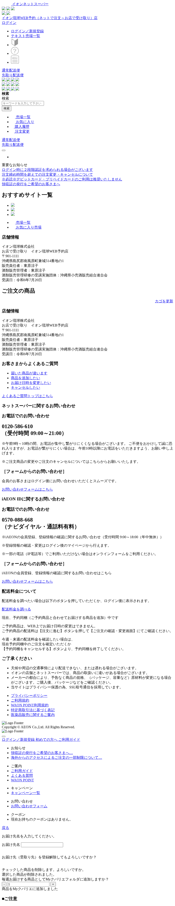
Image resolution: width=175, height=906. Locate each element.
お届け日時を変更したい (31, 383)
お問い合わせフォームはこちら (27, 489)
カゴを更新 (164, 301)
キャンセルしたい (25, 387)
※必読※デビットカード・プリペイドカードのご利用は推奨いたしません (62, 179)
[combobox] (23, 103)
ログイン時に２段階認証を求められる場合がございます (47, 170)
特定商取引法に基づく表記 (33, 710)
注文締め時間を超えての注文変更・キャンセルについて (47, 174)
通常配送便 (11, 70)
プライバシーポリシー (29, 696)
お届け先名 (11, 845)
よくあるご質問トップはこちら (27, 396)
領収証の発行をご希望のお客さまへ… (42, 753)
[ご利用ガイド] (15, 53)
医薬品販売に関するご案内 (33, 715)
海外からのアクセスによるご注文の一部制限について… (56, 757)
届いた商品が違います (29, 373)
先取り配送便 (13, 75)
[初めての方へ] (15, 45)
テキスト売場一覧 (25, 36)
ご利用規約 (20, 700)
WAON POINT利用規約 (30, 705)
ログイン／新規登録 (27, 31)
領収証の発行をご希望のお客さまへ (31, 184)
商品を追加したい (25, 378)
